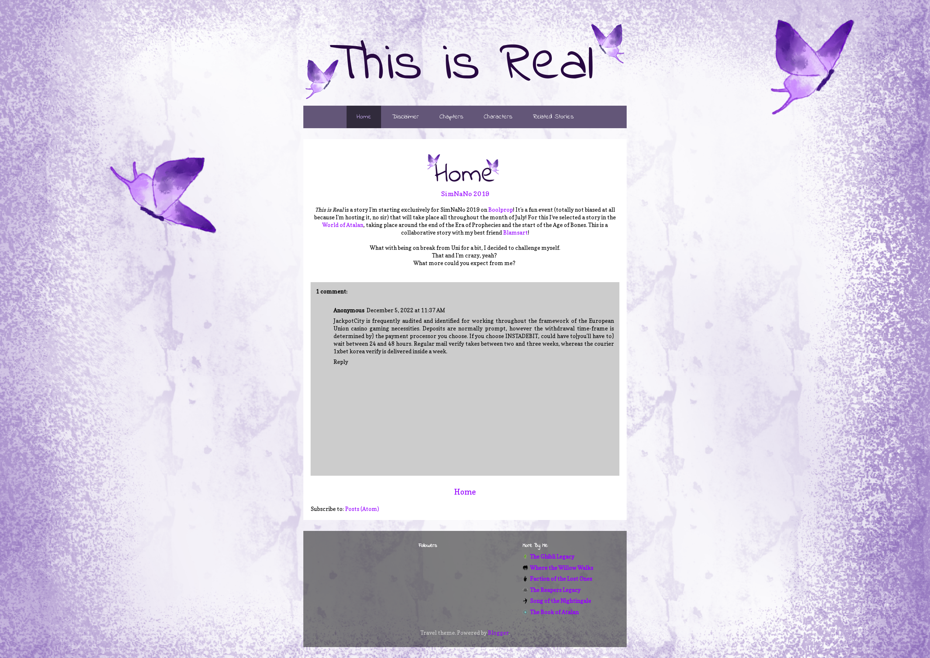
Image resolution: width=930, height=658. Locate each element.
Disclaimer (405, 117)
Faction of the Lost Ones (561, 578)
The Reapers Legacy (555, 589)
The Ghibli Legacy (552, 556)
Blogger (498, 632)
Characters (498, 117)
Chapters (451, 117)
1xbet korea (349, 351)
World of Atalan (342, 225)
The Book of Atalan (554, 612)
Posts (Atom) (362, 508)
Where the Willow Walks (561, 567)
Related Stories (553, 117)
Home (363, 117)
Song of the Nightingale (560, 600)
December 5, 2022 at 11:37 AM (406, 310)
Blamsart (515, 232)
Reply (340, 361)
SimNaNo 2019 (465, 194)
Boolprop (500, 209)
